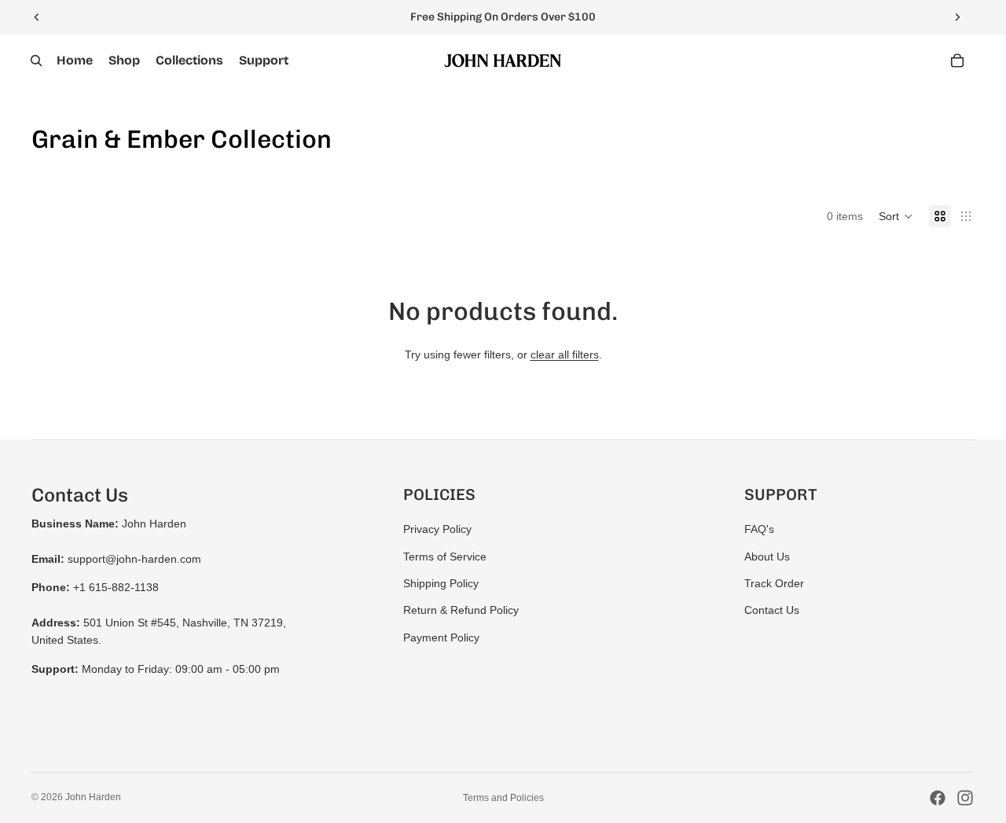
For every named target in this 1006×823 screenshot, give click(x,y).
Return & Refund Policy (461, 610)
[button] (896, 216)
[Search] (36, 60)
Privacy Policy (437, 529)
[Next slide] (957, 17)
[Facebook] (937, 797)
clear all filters (565, 354)
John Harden (93, 797)
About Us (767, 556)
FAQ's (759, 529)
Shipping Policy (441, 583)
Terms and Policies (503, 797)
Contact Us (771, 610)
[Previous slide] (37, 17)
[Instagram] (965, 797)
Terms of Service (444, 556)
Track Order (774, 583)
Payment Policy (441, 637)
